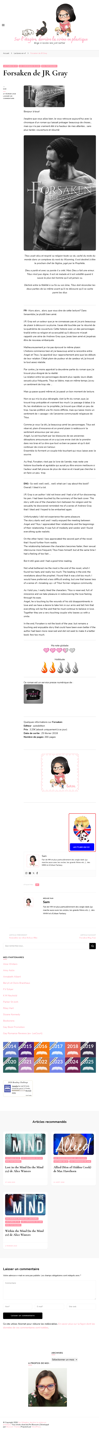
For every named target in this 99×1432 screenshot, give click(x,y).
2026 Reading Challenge (18, 1082)
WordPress (36, 1427)
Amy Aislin (8, 970)
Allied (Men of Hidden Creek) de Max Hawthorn (72, 1169)
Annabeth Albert (12, 976)
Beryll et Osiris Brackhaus (16, 982)
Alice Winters (10, 964)
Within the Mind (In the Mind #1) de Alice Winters (24, 1233)
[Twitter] (33, 873)
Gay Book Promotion (14, 1027)
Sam (4, 89)
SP (37, 885)
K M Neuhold (10, 995)
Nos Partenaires (49, 66)
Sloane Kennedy (11, 1014)
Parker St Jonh (10, 1001)
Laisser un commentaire (11, 97)
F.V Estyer (8, 989)
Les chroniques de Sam (29, 66)
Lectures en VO (12, 1158)
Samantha (15, 1086)
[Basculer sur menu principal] (3, 25)
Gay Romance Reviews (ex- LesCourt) (22, 1033)
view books (29, 1095)
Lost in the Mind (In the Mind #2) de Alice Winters (24, 1169)
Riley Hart (8, 1008)
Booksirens (8, 1020)
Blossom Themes (13, 1427)
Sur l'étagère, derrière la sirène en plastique (24, 1423)
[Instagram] (26, 873)
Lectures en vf (10, 66)
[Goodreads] (30, 873)
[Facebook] (37, 873)
